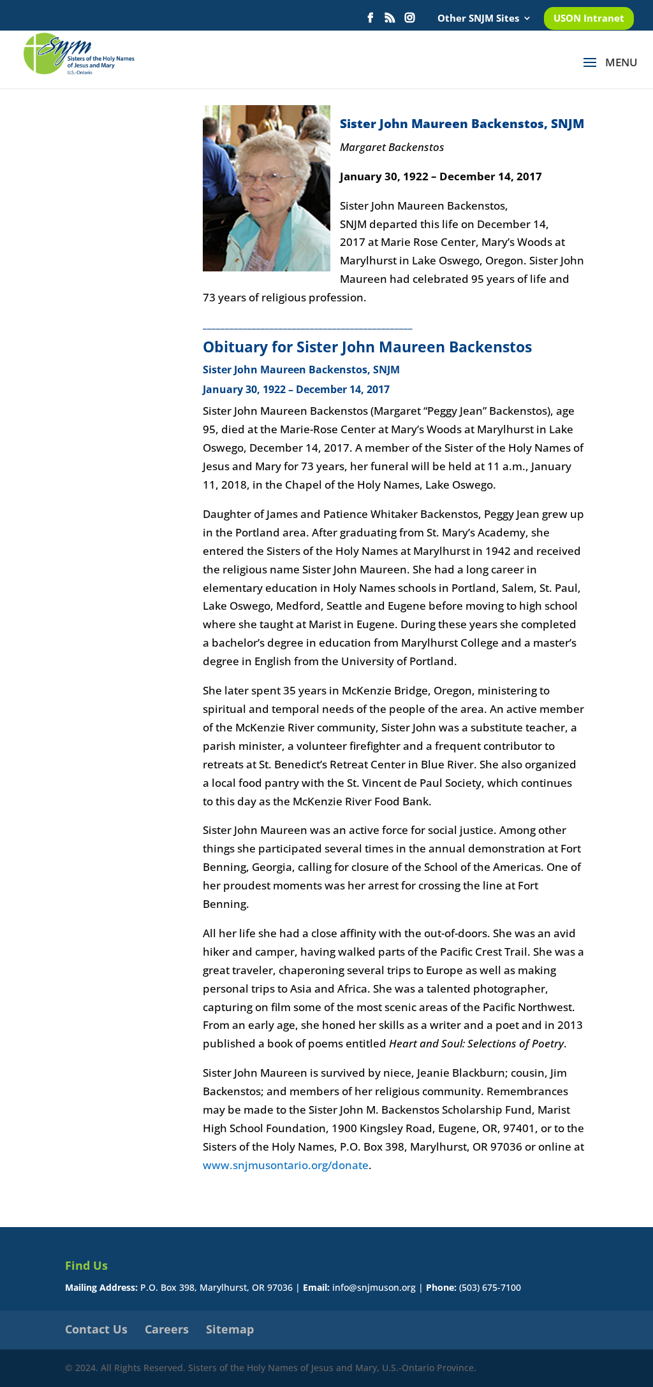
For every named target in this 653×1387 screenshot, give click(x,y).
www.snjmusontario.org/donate (286, 1165)
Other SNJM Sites (478, 18)
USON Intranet (589, 18)
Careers (167, 1329)
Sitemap (230, 1329)
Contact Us (96, 1329)
